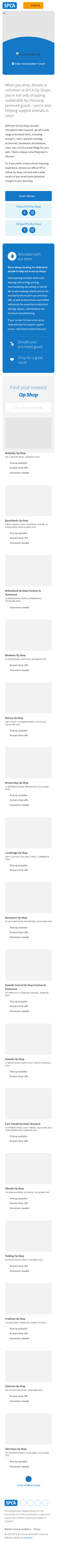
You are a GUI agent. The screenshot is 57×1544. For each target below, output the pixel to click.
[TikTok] (45, 1503)
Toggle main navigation (52, 5)
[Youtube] (38, 1503)
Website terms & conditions (18, 1529)
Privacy (37, 1529)
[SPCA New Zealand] (10, 5)
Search (11, 408)
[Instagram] (31, 1503)
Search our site (47, 5)
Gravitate (28, 1537)
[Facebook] (23, 1503)
